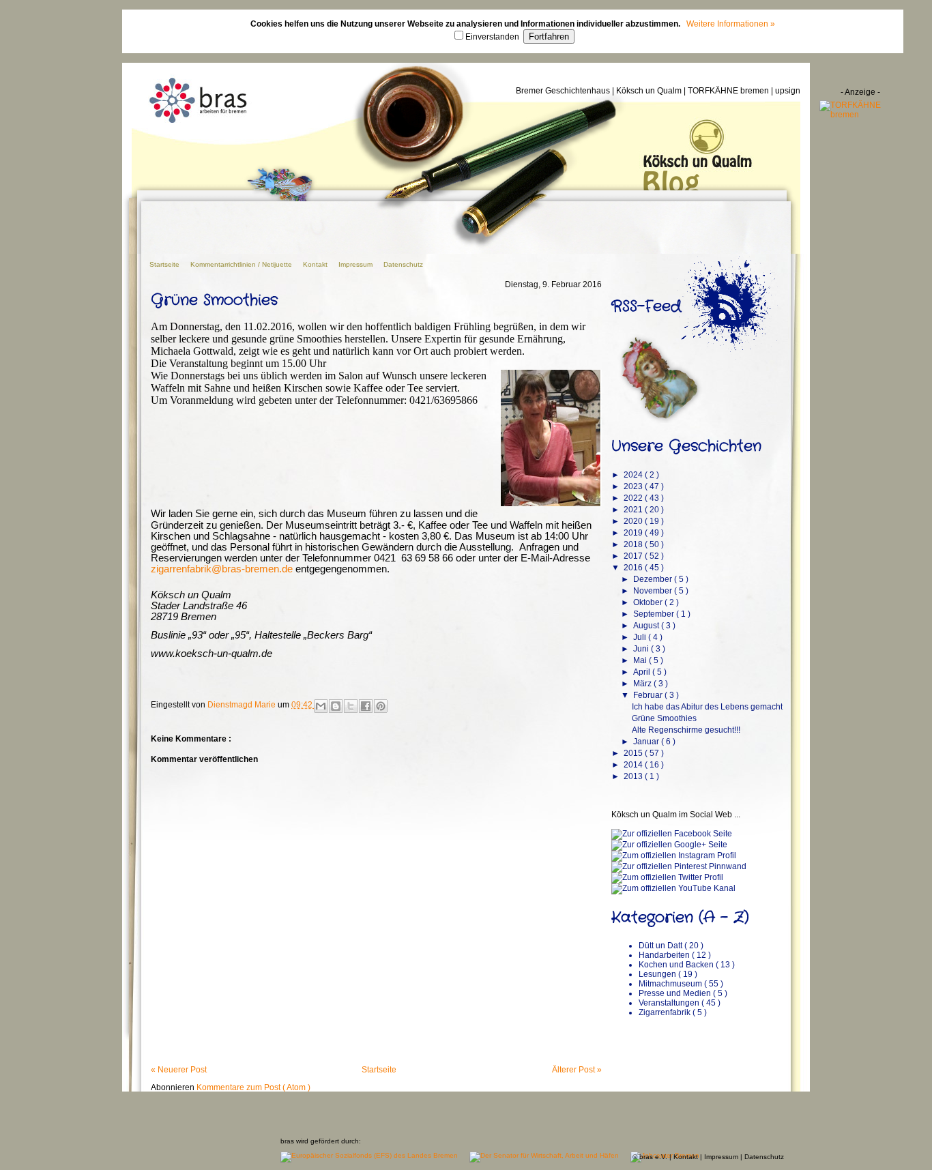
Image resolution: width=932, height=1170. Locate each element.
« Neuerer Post (179, 1069)
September (654, 614)
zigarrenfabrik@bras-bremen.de (222, 569)
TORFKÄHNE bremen (729, 91)
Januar (647, 741)
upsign (787, 91)
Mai (641, 660)
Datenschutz (403, 264)
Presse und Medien (676, 993)
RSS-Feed (646, 306)
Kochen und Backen (677, 964)
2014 (634, 765)
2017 (634, 556)
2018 (634, 544)
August (647, 625)
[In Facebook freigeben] (366, 706)
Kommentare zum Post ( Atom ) (253, 1087)
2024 (634, 475)
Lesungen (658, 974)
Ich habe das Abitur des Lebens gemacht (707, 707)
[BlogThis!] (336, 706)
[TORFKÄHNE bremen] (860, 114)
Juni (642, 649)
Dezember (653, 579)
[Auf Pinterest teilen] (381, 706)
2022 (634, 498)
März (643, 683)
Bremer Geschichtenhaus (564, 91)
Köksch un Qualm (650, 91)
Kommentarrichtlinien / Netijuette (242, 264)
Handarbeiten (665, 955)
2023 (634, 486)
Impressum (356, 264)
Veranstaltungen (670, 1003)
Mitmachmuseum (671, 984)
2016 (634, 567)
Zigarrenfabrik (666, 1012)
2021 (634, 509)
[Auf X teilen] (351, 706)
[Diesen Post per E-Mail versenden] (320, 706)
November (653, 591)
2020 (634, 521)
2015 (634, 753)
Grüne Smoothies (664, 718)
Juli (640, 637)
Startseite (165, 264)
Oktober (649, 602)
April (642, 672)
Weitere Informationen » (730, 24)
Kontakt (316, 264)
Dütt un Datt (661, 945)
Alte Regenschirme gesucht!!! (686, 730)
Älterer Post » (577, 1069)
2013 (634, 776)
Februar (649, 695)
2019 (634, 533)
